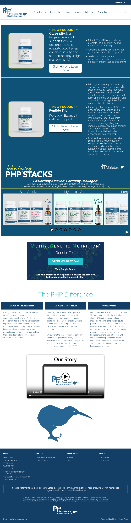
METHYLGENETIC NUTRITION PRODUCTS (14, 473)
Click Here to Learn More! (65, 68)
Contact (104, 12)
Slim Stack (28, 192)
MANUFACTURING (41, 460)
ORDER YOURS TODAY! (65, 261)
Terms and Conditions (108, 519)
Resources (73, 12)
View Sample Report (65, 269)
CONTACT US (103, 460)
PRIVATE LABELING (10, 480)
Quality (55, 12)
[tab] (51, 229)
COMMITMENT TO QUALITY (45, 457)
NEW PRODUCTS (9, 457)
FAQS (69, 460)
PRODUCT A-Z (8, 463)
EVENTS (70, 457)
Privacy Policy (123, 519)
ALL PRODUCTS (8, 466)
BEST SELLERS (8, 469)
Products (39, 12)
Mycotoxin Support (78, 192)
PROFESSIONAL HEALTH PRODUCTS (16, 477)
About (89, 12)
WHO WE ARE (104, 457)
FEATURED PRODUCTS (11, 460)
